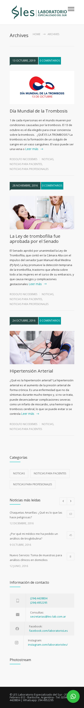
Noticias (47, 159)
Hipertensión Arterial (31, 371)
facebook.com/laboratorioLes (48, 631)
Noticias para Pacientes (26, 164)
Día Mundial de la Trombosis (39, 111)
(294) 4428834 (38, 598)
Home (36, 34)
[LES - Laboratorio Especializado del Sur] (39, 12)
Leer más (31, 149)
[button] (73, 696)
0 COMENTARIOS (50, 60)
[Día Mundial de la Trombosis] (42, 87)
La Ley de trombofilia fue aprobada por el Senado (35, 238)
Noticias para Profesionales (29, 169)
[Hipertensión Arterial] (42, 347)
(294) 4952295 (38, 602)
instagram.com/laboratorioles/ (48, 644)
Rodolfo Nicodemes (23, 159)
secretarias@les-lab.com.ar (48, 616)
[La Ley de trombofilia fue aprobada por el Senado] (42, 212)
